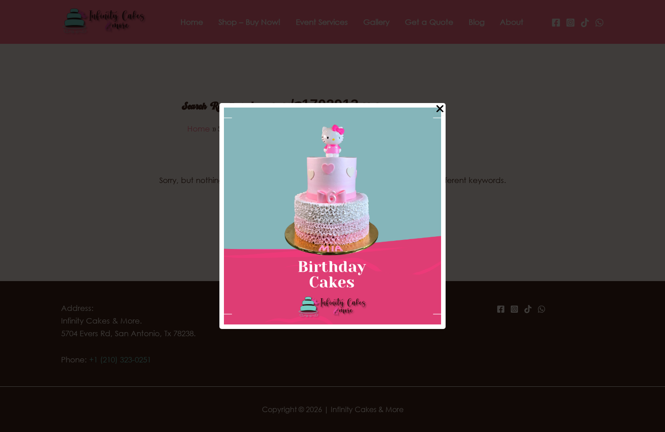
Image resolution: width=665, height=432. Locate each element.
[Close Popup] (440, 109)
